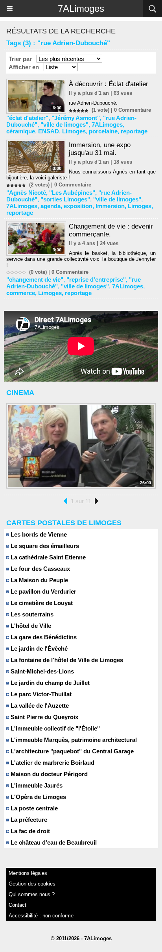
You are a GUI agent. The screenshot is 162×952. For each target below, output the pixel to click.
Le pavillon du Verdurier (42, 591)
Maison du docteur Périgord (48, 774)
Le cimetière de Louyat (41, 603)
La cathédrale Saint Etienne (47, 557)
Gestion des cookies (32, 884)
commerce (20, 293)
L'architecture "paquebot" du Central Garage (71, 751)
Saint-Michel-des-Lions (41, 671)
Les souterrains (31, 614)
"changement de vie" (34, 279)
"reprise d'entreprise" (96, 279)
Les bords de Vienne (38, 534)
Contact (17, 905)
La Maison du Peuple (38, 580)
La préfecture (28, 819)
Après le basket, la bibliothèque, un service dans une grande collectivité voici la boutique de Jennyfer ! (81, 259)
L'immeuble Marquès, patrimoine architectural (73, 739)
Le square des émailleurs (44, 545)
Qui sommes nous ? (32, 894)
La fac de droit (29, 831)
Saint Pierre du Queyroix (43, 717)
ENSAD (48, 131)
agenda (50, 206)
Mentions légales (28, 873)
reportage (134, 131)
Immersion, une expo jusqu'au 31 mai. (100, 149)
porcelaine (103, 131)
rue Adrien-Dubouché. (93, 103)
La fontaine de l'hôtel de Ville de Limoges (66, 660)
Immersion (110, 206)
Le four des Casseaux (39, 568)
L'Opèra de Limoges (37, 796)
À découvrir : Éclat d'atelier (108, 84)
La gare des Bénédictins (43, 637)
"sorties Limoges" (65, 199)
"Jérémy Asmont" (76, 117)
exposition (78, 206)
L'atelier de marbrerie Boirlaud (51, 762)
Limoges (74, 131)
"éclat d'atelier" (27, 117)
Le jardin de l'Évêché (38, 648)
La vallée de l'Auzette (39, 705)
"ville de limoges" (64, 124)
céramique (20, 131)
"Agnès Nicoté (26, 192)
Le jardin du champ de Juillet (49, 682)
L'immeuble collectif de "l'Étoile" (54, 728)
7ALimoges (81, 8)
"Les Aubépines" (72, 192)
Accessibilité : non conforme (41, 916)
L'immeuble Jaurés (36, 785)
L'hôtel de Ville (30, 625)
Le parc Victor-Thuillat (40, 694)
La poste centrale (33, 808)
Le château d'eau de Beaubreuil (53, 842)
